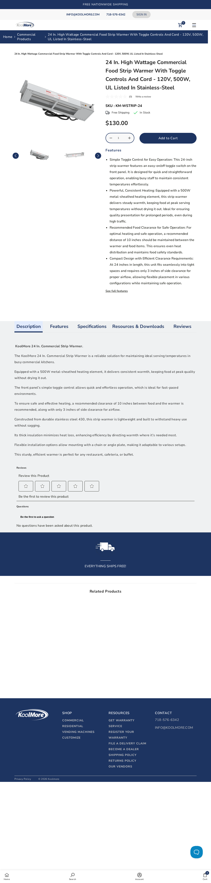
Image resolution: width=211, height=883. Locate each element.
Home (7, 37)
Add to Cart (168, 138)
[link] (35, 670)
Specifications (92, 326)
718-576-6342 (167, 720)
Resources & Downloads (138, 326)
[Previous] (16, 156)
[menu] (193, 25)
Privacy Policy (22, 779)
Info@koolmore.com (174, 727)
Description (28, 326)
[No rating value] (117, 96)
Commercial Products (26, 36)
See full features (117, 291)
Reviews (182, 326)
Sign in (141, 14)
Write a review (143, 96)
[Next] (98, 156)
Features (59, 326)
